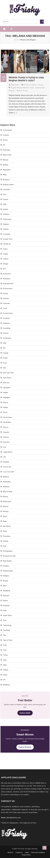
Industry (6, 432)
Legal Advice (7, 452)
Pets (4, 546)
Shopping (6, 591)
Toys (4, 650)
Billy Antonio (15, 85)
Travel (5, 655)
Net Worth (6, 526)
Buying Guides (8, 184)
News (5, 531)
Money (5, 496)
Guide (5, 358)
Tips (4, 635)
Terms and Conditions (38, 852)
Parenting (6, 536)
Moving (5, 511)
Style (5, 610)
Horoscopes (7, 417)
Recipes (6, 566)
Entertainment (8, 283)
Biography (6, 170)
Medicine (6, 487)
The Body (6, 630)
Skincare (6, 595)
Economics (7, 274)
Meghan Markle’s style (25, 88)
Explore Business (25, 747)
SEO (4, 586)
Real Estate (7, 561)
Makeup (6, 477)
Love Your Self (8, 472)
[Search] (42, 22)
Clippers (6, 224)
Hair (4, 368)
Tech (5, 620)
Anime (5, 140)
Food (5, 308)
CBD (4, 204)
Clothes (6, 229)
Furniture (6, 318)
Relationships (8, 571)
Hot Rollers (7, 422)
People (5, 541)
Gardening (7, 338)
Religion (6, 576)
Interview (6, 442)
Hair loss (6, 383)
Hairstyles (6, 387)
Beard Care (7, 155)
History (5, 402)
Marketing (6, 482)
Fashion (6, 298)
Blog (4, 175)
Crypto (5, 254)
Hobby (5, 407)
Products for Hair (9, 556)
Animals (6, 135)
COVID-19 (7, 244)
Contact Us (19, 852)
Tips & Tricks (7, 640)
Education (6, 279)
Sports (5, 600)
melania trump (22, 90)
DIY (4, 269)
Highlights (6, 397)
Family (5, 293)
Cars (5, 194)
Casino (5, 199)
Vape (5, 665)
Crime (5, 249)
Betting (5, 165)
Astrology (6, 150)
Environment (7, 288)
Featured (6, 303)
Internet (6, 437)
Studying (6, 605)
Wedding (6, 685)
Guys (5, 363)
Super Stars (7, 615)
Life (4, 457)
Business (6, 179)
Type (5, 660)
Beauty (5, 160)
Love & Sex (7, 467)
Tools (5, 645)
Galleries (6, 323)
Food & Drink (8, 313)
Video (5, 675)
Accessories (7, 130)
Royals (40, 85)
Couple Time (7, 239)
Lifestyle (6, 462)
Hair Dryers (7, 378)
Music (5, 516)
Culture (5, 259)
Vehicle (5, 670)
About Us (10, 852)
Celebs (33, 85)
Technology (7, 625)
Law (4, 447)
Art (4, 145)
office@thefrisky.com (13, 817)
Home (5, 412)
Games (5, 333)
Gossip (5, 353)
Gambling (6, 328)
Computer (6, 234)
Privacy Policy (26, 855)
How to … (6, 427)
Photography (7, 551)
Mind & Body (7, 491)
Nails (5, 521)
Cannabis (6, 189)
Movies (5, 506)
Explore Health (25, 713)
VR (4, 680)
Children (6, 214)
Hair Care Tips (8, 373)
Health (5, 392)
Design (5, 264)
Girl (4, 348)
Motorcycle (7, 501)
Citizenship (7, 219)
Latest (27, 852)
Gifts (4, 343)
